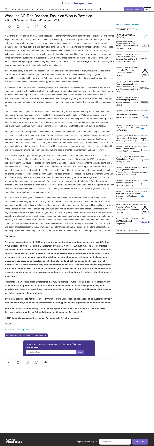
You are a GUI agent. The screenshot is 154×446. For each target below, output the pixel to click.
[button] (9, 26)
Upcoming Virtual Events (126, 36)
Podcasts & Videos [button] (84, 9)
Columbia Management (41, 19)
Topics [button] (39, 9)
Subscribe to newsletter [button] (133, 9)
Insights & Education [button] (21, 9)
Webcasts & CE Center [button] (59, 9)
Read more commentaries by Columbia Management (25, 335)
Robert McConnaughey (17, 19)
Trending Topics (125, 29)
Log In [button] (147, 9)
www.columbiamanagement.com (19, 329)
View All (137, 29)
